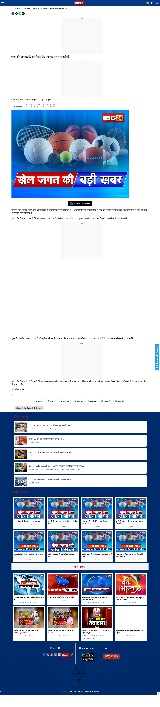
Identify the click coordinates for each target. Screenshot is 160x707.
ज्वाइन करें (39, 401)
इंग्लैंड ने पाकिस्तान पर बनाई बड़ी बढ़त (29, 521)
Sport (20, 8)
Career (80, 679)
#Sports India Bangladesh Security (29, 408)
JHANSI (63, 600)
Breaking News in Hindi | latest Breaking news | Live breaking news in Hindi (54, 429)
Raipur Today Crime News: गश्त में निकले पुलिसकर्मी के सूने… (50, 426)
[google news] (55, 656)
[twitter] (47, 656)
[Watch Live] (111, 659)
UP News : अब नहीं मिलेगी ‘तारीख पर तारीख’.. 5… (46, 439)
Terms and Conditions (80, 673)
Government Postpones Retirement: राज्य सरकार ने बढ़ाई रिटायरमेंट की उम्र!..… (56, 466)
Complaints (79, 671)
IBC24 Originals (33, 442)
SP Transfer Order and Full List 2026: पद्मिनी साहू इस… (95, 632)
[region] (81, 34)
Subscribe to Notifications (157, 356)
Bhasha (19, 106)
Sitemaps (65, 655)
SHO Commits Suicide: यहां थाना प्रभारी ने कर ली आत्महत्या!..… (51, 453)
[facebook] (44, 656)
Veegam (97, 691)
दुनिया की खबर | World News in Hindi (29, 602)
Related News (21, 491)
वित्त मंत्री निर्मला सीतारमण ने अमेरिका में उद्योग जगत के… (29, 598)
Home (14, 8)
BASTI (30, 456)
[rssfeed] (59, 656)
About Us (80, 682)
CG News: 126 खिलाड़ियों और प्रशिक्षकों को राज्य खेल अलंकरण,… (51, 480)
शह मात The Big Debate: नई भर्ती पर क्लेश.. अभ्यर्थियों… (61, 632)
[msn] (71, 656)
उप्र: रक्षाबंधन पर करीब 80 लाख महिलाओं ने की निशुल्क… (129, 632)
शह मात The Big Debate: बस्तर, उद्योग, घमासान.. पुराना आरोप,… (26, 632)
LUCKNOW (131, 635)
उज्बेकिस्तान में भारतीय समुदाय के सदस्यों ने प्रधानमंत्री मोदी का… (94, 598)
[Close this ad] (158, 693)
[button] (2, 3)
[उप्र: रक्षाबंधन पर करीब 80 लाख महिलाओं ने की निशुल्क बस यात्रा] (131, 617)
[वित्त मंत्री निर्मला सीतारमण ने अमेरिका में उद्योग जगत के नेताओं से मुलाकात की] (29, 584)
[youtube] (51, 656)
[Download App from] (88, 656)
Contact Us (80, 676)
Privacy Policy (80, 668)
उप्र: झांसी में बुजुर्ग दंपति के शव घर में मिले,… (63, 597)
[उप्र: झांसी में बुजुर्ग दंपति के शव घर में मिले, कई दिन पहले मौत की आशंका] (63, 584)
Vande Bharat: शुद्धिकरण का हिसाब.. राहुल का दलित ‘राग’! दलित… (130, 598)
